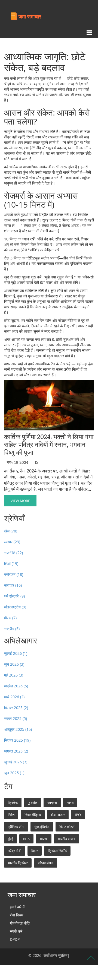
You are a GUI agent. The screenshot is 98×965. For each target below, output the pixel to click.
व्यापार (12, 541)
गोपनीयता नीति (20, 923)
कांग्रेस (52, 802)
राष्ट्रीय (12, 628)
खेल (10, 531)
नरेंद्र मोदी (14, 850)
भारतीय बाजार (66, 838)
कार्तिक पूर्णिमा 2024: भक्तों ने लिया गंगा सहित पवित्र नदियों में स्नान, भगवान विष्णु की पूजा (48, 444)
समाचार (13, 585)
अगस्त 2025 (16, 751)
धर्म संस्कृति (14, 596)
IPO (78, 814)
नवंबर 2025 (15, 718)
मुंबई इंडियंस (41, 826)
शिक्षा (11, 563)
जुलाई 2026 (15, 653)
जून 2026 (14, 664)
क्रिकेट (13, 802)
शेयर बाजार (58, 814)
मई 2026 (13, 675)
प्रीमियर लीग (16, 826)
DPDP (15, 939)
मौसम (10, 617)
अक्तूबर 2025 (18, 729)
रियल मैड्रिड (32, 814)
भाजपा (44, 838)
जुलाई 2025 (15, 761)
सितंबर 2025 (17, 740)
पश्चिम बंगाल (45, 863)
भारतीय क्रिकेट (18, 863)
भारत (70, 802)
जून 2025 (14, 772)
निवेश (11, 814)
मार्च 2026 (14, 696)
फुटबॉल (32, 802)
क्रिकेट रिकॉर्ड (57, 850)
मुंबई (10, 838)
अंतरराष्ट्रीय (15, 607)
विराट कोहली (67, 826)
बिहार (34, 850)
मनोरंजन (13, 574)
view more (20, 500)
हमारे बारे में (17, 906)
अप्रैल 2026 (16, 685)
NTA (26, 838)
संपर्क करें (16, 931)
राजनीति (13, 552)
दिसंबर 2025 (16, 707)
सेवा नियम (16, 915)
